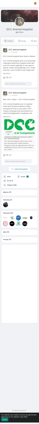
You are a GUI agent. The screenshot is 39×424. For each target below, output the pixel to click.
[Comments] (7, 77)
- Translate (13, 52)
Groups (5, 239)
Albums (6, 192)
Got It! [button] (5, 419)
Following (6, 200)
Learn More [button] (24, 417)
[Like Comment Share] (7, 77)
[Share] (10, 77)
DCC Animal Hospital (19, 29)
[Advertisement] (19, 264)
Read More (6, 73)
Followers (6, 213)
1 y (9, 52)
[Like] (4, 77)
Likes (4, 232)
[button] (35, 3)
